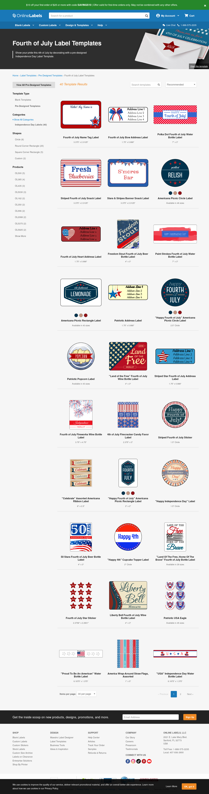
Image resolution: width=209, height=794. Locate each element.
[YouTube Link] (149, 760)
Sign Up (190, 717)
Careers (129, 741)
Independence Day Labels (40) (31, 124)
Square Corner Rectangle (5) (29, 152)
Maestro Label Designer (61, 737)
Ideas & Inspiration (59, 748)
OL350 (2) (20, 204)
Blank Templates (23, 99)
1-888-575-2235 (188, 25)
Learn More (171, 786)
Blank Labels (22, 25)
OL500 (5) (20, 173)
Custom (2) (20, 158)
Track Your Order (96, 745)
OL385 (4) (20, 179)
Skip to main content (11, 2)
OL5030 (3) (20, 192)
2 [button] (180, 694)
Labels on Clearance (23, 756)
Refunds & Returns (97, 752)
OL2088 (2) (20, 217)
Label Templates (28, 75)
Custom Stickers (20, 745)
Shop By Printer (20, 764)
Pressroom (131, 745)
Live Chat (170, 25)
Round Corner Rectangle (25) (29, 145)
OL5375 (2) (20, 223)
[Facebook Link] (128, 760)
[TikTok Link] (138, 760)
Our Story (130, 737)
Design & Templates (77, 25)
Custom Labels (48, 25)
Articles (91, 741)
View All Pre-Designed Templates (33, 84)
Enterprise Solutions (22, 760)
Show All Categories (23, 119)
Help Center (94, 737)
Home (15, 75)
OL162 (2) (20, 198)
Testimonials (132, 748)
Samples (92, 748)
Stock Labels (19, 748)
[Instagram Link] (133, 760)
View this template (199, 66)
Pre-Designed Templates (50, 75)
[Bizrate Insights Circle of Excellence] (133, 777)
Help (100, 25)
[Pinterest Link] (144, 760)
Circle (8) (19, 139)
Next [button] (189, 694)
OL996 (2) (20, 210)
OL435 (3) (20, 185)
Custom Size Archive (23, 752)
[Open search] (146, 16)
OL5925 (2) (20, 229)
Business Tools (57, 745)
